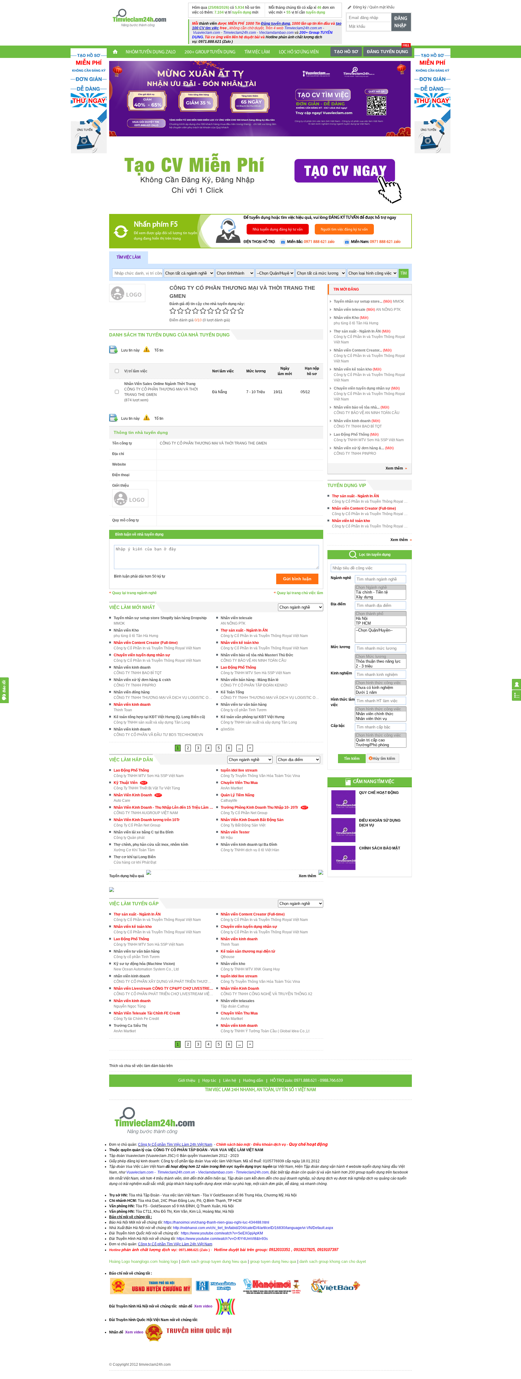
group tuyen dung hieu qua (273, 1261)
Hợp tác (209, 1080)
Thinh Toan (123, 710)
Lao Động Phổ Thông (238, 667)
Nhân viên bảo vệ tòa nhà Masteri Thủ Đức (257, 655)
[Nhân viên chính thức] (380, 714)
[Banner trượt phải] (432, 100)
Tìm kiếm (352, 758)
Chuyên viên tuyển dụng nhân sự (142, 655)
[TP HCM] (380, 623)
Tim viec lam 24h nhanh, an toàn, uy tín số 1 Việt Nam (260, 1090)
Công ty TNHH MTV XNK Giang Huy (250, 969)
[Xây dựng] (380, 597)
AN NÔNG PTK (233, 623)
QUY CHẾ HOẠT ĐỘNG (379, 793)
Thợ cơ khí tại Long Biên (135, 857)
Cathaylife (229, 800)
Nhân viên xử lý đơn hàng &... (364, 448)
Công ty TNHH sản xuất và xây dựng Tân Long (152, 722)
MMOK (119, 623)
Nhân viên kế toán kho (240, 643)
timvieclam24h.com (155, 1364)
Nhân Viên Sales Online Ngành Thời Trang (159, 384)
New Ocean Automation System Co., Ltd (146, 969)
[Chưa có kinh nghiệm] (380, 687)
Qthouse (228, 957)
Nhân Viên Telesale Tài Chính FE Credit (147, 1013)
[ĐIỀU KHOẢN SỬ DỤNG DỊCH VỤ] (343, 830)
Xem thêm (394, 468)
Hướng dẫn (253, 1080)
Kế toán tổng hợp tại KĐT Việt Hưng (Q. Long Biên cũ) (159, 717)
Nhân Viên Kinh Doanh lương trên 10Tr (147, 820)
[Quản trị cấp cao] (380, 740)
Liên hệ (229, 1080)
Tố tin (158, 350)
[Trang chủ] (115, 52)
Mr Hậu (227, 838)
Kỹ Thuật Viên (126, 783)
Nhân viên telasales (237, 1001)
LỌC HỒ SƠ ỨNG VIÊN (299, 52)
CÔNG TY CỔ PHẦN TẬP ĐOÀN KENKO (254, 685)
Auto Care (122, 800)
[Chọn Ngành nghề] (380, 587)
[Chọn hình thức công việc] (380, 682)
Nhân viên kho (233, 964)
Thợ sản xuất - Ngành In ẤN (244, 630)
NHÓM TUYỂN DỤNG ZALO (150, 52)
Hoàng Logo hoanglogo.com (133, 1261)
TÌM (403, 273)
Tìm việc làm (129, 257)
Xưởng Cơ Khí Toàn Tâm (134, 850)
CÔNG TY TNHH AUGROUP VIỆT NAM (146, 813)
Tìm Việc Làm (257, 52)
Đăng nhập (400, 22)
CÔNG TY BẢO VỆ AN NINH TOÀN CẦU (253, 660)
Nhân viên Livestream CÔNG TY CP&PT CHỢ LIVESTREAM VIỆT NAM (163, 988)
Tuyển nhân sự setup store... (363, 301)
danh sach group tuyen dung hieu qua (214, 1261)
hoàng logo (168, 1261)
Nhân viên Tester (235, 832)
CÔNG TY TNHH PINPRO (135, 685)
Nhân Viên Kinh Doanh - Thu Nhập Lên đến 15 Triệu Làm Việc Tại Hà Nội (163, 807)
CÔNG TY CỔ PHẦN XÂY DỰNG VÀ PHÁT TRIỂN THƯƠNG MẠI (163, 981)
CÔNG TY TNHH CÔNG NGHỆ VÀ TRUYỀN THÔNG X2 (266, 994)
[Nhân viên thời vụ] (380, 718)
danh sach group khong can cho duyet (332, 1261)
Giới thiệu (186, 1080)
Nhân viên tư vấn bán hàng (244, 704)
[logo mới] (139, 18)
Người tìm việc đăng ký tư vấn (344, 229)
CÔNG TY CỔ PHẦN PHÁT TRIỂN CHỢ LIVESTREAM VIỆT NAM (163, 994)
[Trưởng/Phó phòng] (380, 745)
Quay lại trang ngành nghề (134, 593)
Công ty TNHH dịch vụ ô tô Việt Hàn (250, 850)
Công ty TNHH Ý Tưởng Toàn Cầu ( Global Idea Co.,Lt (265, 1031)
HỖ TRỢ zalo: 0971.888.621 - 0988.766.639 (306, 1080)
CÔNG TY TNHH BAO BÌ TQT (138, 673)
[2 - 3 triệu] (380, 666)
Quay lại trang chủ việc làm (300, 593)
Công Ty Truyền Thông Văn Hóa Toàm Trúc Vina (260, 776)
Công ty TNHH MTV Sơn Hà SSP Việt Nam (256, 673)
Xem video (133, 1332)
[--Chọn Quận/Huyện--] (380, 630)
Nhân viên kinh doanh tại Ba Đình (249, 844)
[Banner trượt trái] (89, 100)
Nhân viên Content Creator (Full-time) (146, 643)
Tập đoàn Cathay (235, 1006)
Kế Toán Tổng (232, 692)
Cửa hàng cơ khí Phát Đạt (135, 862)
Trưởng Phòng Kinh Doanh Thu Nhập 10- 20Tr (260, 807)
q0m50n (227, 729)
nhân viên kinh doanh (132, 976)
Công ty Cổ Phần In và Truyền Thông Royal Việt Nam (264, 636)
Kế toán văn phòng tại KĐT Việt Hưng (252, 717)
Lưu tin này (130, 350)
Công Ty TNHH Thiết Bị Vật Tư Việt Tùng (147, 788)
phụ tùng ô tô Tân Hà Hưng (136, 636)
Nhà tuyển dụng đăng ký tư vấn (278, 229)
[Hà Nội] (380, 618)
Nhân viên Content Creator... (363, 350)
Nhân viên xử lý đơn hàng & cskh (142, 680)
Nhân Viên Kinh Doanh (134, 795)
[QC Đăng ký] (260, 98)
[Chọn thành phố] (380, 613)
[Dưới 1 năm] (380, 692)
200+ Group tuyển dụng (210, 52)
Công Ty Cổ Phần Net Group (244, 813)
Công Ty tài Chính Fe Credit (136, 1019)
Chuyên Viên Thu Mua (239, 783)
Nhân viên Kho (126, 630)
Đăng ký (359, 7)
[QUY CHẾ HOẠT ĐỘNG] (343, 802)
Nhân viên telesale (236, 618)
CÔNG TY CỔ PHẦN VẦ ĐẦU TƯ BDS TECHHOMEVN (158, 735)
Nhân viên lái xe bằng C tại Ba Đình (143, 832)
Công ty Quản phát (129, 838)
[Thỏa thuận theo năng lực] (380, 661)
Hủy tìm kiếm (384, 758)
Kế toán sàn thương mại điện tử (248, 951)
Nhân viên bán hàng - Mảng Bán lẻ (250, 680)
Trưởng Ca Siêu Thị (130, 1026)
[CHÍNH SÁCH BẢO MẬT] (343, 858)
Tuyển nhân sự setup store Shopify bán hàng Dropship (160, 618)
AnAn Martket (232, 788)
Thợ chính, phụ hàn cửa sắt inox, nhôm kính (151, 844)
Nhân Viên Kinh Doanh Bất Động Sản (252, 820)
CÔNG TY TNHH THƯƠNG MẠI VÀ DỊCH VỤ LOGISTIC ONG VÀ (163, 698)
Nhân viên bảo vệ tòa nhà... (361, 407)
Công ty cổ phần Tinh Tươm (244, 710)
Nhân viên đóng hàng (132, 692)
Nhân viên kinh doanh (132, 667)
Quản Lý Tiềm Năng (237, 795)
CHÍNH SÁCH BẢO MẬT (379, 848)
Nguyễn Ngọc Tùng (130, 1006)
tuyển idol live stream (239, 770)
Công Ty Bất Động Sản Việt (243, 825)
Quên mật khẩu (381, 7)
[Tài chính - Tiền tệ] (380, 592)
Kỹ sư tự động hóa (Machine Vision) (144, 964)
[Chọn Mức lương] (380, 656)
